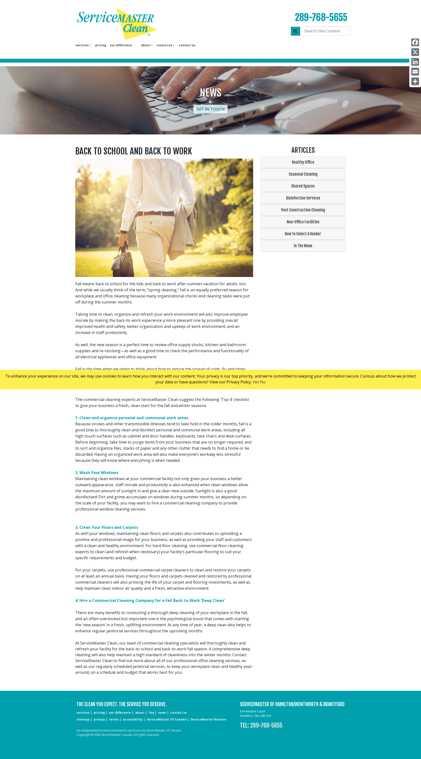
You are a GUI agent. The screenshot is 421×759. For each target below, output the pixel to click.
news (162, 713)
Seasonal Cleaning (303, 174)
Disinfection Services (303, 198)
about (139, 713)
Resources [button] (164, 45)
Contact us (187, 45)
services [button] (82, 45)
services (83, 713)
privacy (99, 719)
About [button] (145, 45)
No (263, 382)
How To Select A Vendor (303, 233)
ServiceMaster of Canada (166, 719)
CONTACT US (178, 713)
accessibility (133, 719)
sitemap (83, 719)
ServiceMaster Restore (208, 719)
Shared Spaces (303, 186)
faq (151, 713)
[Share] (415, 81)
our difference (121, 45)
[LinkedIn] (415, 62)
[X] (415, 52)
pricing (100, 45)
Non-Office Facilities (303, 221)
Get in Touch (210, 109)
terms (114, 719)
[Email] (415, 71)
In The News (303, 245)
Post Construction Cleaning (303, 210)
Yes (256, 382)
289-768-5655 (321, 17)
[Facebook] (415, 42)
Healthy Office (303, 162)
